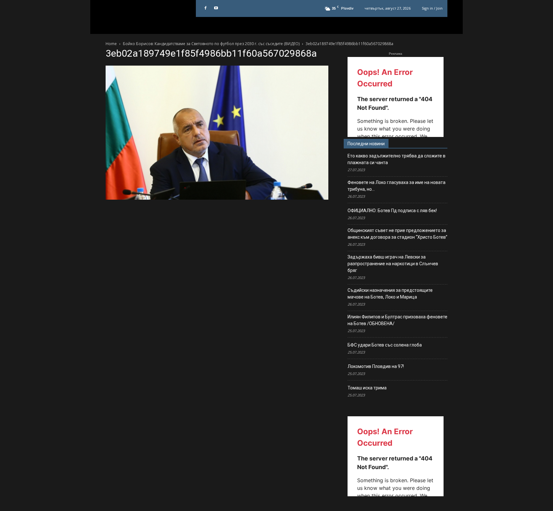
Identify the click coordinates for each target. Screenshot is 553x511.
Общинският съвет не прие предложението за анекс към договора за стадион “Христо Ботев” (397, 234)
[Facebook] (205, 8)
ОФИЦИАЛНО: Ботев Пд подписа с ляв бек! (392, 210)
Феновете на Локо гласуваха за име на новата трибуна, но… (396, 186)
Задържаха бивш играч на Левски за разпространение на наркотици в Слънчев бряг (393, 263)
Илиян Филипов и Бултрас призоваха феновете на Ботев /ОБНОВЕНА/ (397, 320)
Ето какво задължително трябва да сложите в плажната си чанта (396, 159)
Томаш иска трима (367, 387)
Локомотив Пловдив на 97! (376, 366)
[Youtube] (216, 8)
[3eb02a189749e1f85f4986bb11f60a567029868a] (217, 198)
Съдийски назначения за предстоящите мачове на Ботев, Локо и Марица (390, 293)
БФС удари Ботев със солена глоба (385, 344)
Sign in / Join (432, 8)
